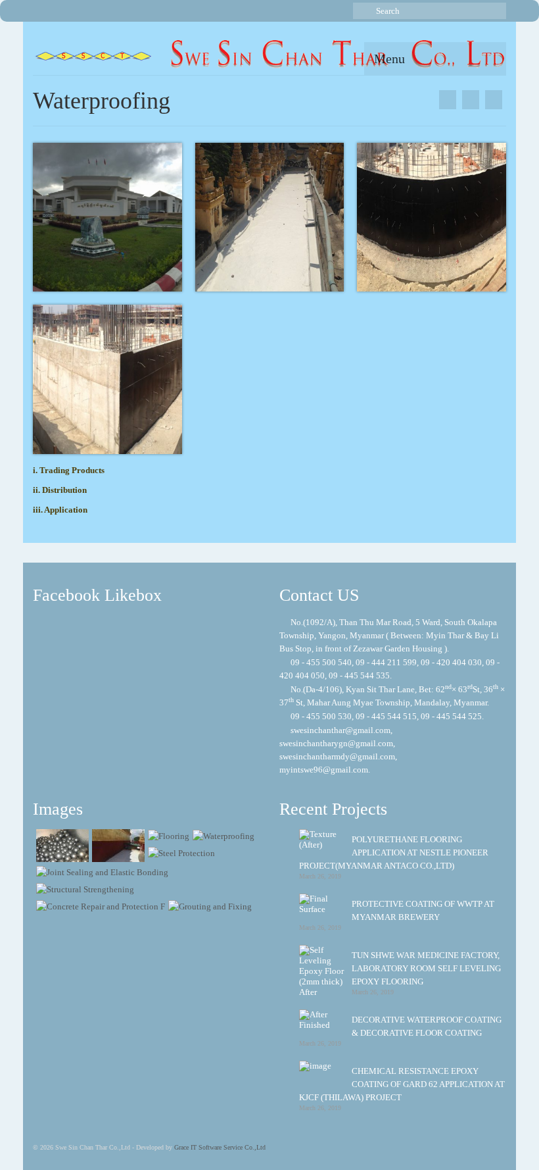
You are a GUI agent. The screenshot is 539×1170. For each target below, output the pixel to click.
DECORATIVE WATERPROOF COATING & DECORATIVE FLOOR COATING (427, 1026)
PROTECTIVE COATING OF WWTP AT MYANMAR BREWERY (423, 910)
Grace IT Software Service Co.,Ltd (220, 1147)
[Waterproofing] (221, 836)
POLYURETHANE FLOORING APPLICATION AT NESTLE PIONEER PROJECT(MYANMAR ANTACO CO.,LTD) (393, 852)
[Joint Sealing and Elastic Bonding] (100, 872)
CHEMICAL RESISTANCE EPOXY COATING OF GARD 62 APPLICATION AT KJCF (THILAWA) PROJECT (402, 1084)
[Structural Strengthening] (83, 889)
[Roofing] (117, 845)
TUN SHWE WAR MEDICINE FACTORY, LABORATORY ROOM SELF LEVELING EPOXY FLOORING (426, 968)
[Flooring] (493, 99)
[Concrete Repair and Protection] (99, 906)
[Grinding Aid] (61, 845)
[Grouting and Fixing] (208, 906)
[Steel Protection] (447, 99)
